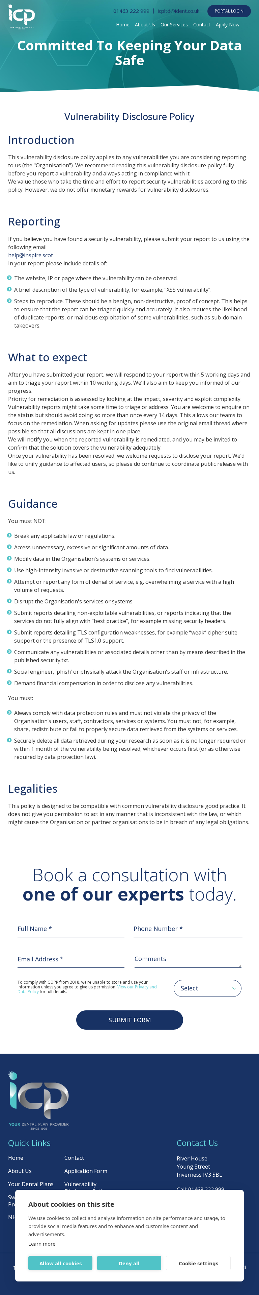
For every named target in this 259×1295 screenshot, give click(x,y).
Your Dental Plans (31, 1184)
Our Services (174, 24)
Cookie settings (198, 1263)
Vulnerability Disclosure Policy (85, 1187)
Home (123, 24)
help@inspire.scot (30, 255)
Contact (201, 24)
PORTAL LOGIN (229, 11)
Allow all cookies (60, 1263)
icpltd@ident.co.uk (178, 10)
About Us (145, 24)
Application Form (85, 1171)
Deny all (129, 1263)
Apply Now (227, 24)
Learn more (41, 1243)
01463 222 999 (131, 10)
